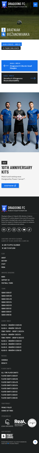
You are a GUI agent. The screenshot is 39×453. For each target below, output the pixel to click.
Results (4, 363)
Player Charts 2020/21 (9, 395)
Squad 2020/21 (6, 311)
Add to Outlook (9, 248)
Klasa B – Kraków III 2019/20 (11, 350)
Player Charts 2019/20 (9, 398)
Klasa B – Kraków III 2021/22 (11, 344)
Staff (3, 264)
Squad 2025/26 (6, 296)
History (4, 261)
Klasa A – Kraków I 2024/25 (11, 328)
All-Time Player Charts (9, 372)
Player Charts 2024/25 (9, 382)
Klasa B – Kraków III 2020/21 (11, 347)
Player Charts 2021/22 (9, 391)
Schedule (4, 360)
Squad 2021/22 (6, 308)
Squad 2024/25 (6, 299)
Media (3, 267)
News (3, 277)
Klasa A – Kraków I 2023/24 (11, 334)
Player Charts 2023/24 (9, 385)
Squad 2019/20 (6, 315)
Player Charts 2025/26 (9, 379)
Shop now (8, 186)
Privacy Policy (6, 407)
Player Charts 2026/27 (9, 376)
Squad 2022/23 (6, 305)
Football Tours (7, 283)
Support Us (5, 280)
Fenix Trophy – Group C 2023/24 (12, 331)
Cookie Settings (7, 410)
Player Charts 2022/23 (9, 388)
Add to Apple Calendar (12, 245)
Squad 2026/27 (6, 292)
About (3, 258)
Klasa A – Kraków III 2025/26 (11, 325)
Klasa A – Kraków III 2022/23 (11, 341)
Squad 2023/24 (6, 302)
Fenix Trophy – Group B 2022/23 (12, 337)
